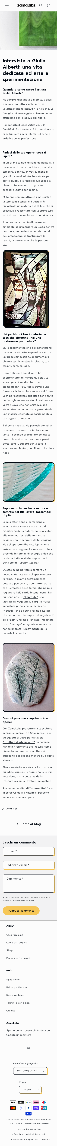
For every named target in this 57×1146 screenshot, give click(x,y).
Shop (9, 950)
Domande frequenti (18, 958)
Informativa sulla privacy (30, 1129)
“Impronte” (30, 597)
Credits (10, 1010)
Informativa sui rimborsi (37, 1123)
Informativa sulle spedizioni (24, 1139)
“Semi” (13, 620)
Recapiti (46, 1139)
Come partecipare (16, 942)
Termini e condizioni (18, 1002)
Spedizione (13, 979)
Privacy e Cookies (16, 987)
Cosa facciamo (14, 935)
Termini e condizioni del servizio (30, 1134)
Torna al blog (31, 824)
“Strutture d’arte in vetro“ (19, 742)
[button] (7, 5)
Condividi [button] (11, 808)
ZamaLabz (19, 1119)
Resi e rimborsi (15, 995)
